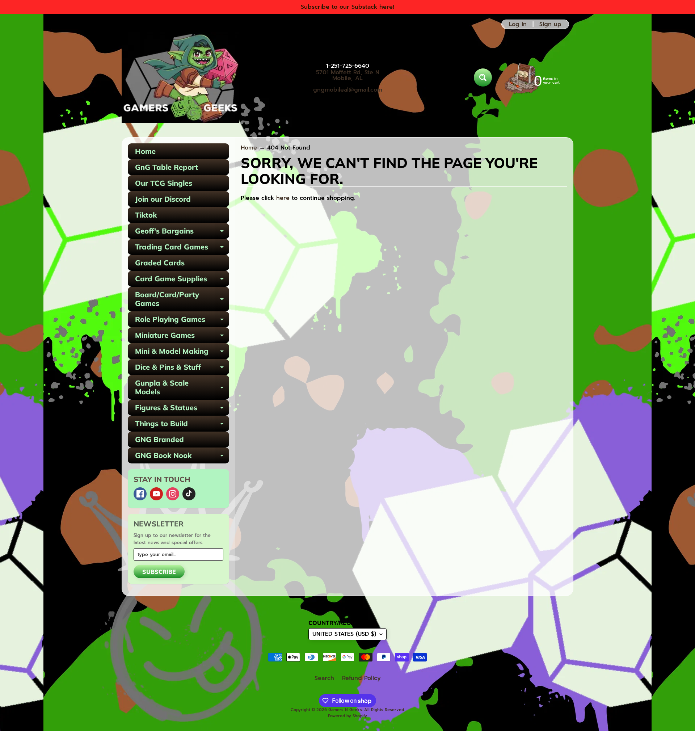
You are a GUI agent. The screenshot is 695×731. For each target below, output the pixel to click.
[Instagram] (172, 493)
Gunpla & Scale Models (182, 387)
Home (145, 151)
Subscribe (159, 571)
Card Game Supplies (182, 280)
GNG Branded (159, 439)
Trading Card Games (182, 248)
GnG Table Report (166, 167)
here (283, 198)
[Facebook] (140, 493)
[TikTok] (188, 493)
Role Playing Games (182, 321)
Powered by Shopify (347, 716)
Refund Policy (361, 678)
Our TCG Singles (163, 183)
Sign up (550, 24)
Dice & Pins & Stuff (182, 368)
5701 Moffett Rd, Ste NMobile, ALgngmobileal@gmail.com (347, 81)
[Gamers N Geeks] (180, 77)
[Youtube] (156, 493)
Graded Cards (160, 262)
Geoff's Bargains (182, 232)
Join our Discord (163, 198)
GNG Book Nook (182, 457)
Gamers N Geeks (345, 710)
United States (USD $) (344, 634)
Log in (518, 24)
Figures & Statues (182, 409)
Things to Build (182, 425)
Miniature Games (182, 337)
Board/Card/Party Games (182, 299)
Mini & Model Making (182, 352)
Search (324, 678)
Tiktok (146, 214)
